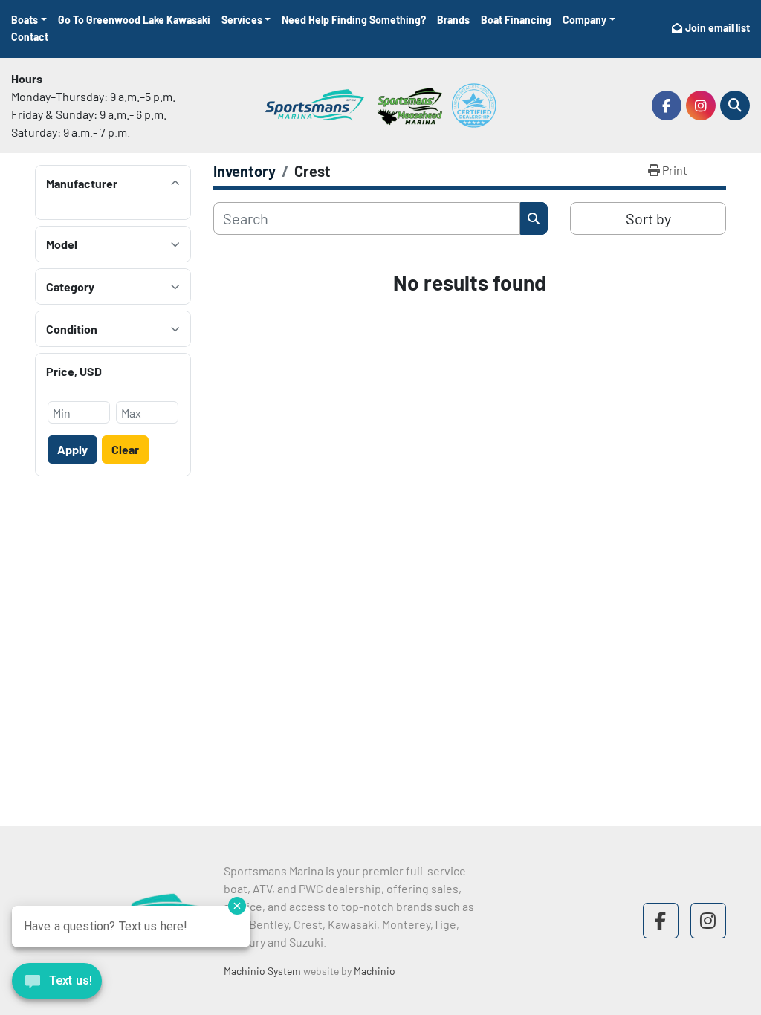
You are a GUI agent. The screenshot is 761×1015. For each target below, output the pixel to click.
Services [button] (241, 19)
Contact (29, 36)
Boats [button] (24, 19)
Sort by (648, 218)
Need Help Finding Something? (354, 19)
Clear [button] (125, 449)
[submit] (534, 218)
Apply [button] (72, 449)
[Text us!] (57, 984)
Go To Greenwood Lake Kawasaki (134, 19)
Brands (453, 19)
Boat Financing (516, 19)
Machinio (374, 970)
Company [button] (584, 19)
